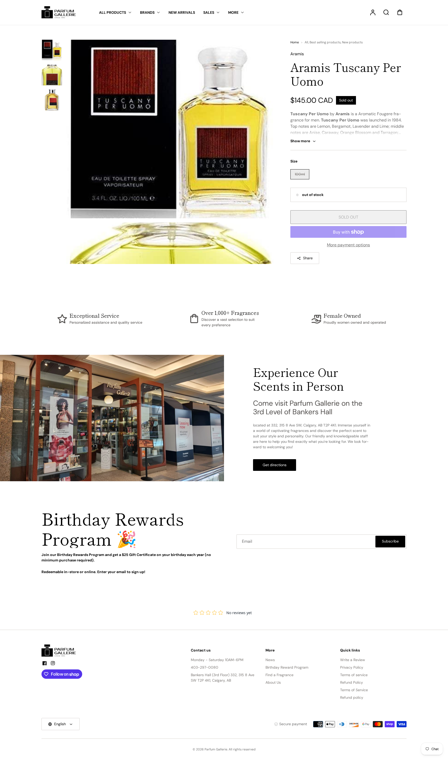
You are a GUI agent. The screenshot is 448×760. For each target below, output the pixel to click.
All (306, 42)
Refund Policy (351, 682)
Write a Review (352, 659)
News (270, 659)
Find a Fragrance (279, 675)
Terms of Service (354, 690)
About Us (273, 682)
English (60, 724)
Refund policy (351, 697)
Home (294, 42)
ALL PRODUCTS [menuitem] (112, 12)
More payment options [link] (348, 245)
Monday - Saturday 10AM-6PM (217, 659)
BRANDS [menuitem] (147, 12)
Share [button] (308, 258)
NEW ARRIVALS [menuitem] (182, 12)
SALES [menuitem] (208, 12)
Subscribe (390, 541)
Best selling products (325, 42)
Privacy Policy (351, 667)
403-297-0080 (204, 667)
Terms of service (354, 675)
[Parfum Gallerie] (60, 650)
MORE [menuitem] (233, 12)
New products (352, 42)
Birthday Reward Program (286, 667)
